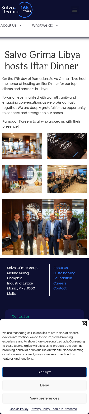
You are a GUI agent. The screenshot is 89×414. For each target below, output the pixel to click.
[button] (84, 323)
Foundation (62, 278)
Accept (44, 372)
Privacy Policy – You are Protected (54, 409)
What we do (42, 25)
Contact (59, 288)
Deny (44, 385)
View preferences (44, 398)
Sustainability (64, 273)
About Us (60, 267)
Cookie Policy (19, 409)
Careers (59, 283)
